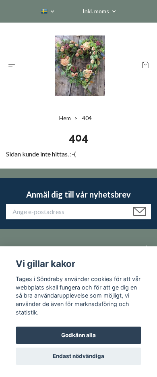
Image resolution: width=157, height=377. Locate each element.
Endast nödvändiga (78, 356)
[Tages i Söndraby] (80, 65)
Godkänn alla (78, 335)
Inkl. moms (96, 11)
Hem (65, 118)
